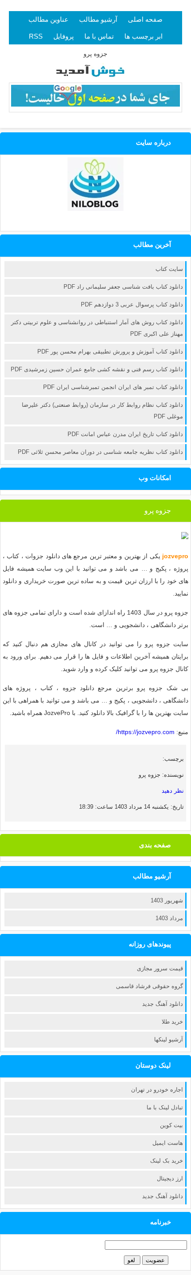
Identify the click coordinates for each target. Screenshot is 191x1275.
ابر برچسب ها (143, 36)
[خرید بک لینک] (95, 104)
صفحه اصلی (145, 19)
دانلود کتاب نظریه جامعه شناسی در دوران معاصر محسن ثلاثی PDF (100, 452)
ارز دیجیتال (170, 1178)
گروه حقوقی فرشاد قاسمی (149, 986)
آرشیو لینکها (168, 1039)
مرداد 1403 (169, 918)
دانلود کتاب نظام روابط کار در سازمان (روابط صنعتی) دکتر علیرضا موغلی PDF (102, 410)
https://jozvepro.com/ (145, 731)
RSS (36, 36)
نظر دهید (173, 790)
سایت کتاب (169, 269)
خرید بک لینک (166, 1160)
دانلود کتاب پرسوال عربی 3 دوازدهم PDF (132, 304)
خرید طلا (172, 1021)
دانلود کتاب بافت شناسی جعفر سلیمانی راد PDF (123, 286)
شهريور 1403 (167, 900)
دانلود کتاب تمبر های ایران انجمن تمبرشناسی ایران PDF (113, 387)
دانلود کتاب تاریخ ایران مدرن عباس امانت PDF (125, 434)
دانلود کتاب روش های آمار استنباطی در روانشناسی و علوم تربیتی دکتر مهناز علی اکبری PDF (97, 328)
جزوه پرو (157, 510)
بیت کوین (171, 1125)
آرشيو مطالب (98, 19)
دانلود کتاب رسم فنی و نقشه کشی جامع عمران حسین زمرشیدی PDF (97, 369)
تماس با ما (99, 36)
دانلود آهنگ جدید (162, 1004)
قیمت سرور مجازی (160, 968)
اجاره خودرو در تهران (157, 1089)
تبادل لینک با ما (165, 1107)
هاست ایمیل (167, 1143)
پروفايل (63, 36)
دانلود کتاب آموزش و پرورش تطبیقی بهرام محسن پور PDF (110, 351)
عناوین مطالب (48, 19)
